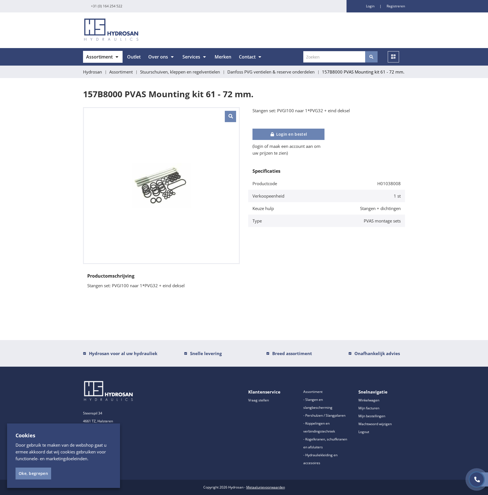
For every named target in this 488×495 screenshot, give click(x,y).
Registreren (396, 6)
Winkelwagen (368, 400)
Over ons (158, 57)
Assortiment (99, 57)
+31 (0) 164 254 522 (106, 6)
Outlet (134, 57)
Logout (363, 431)
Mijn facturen (368, 408)
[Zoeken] (371, 56)
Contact (247, 57)
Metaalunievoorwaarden (265, 487)
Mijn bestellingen (371, 416)
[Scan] (393, 56)
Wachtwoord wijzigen (375, 423)
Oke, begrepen (33, 473)
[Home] (161, 30)
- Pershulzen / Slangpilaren (324, 415)
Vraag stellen (258, 400)
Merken (223, 57)
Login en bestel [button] (291, 134)
